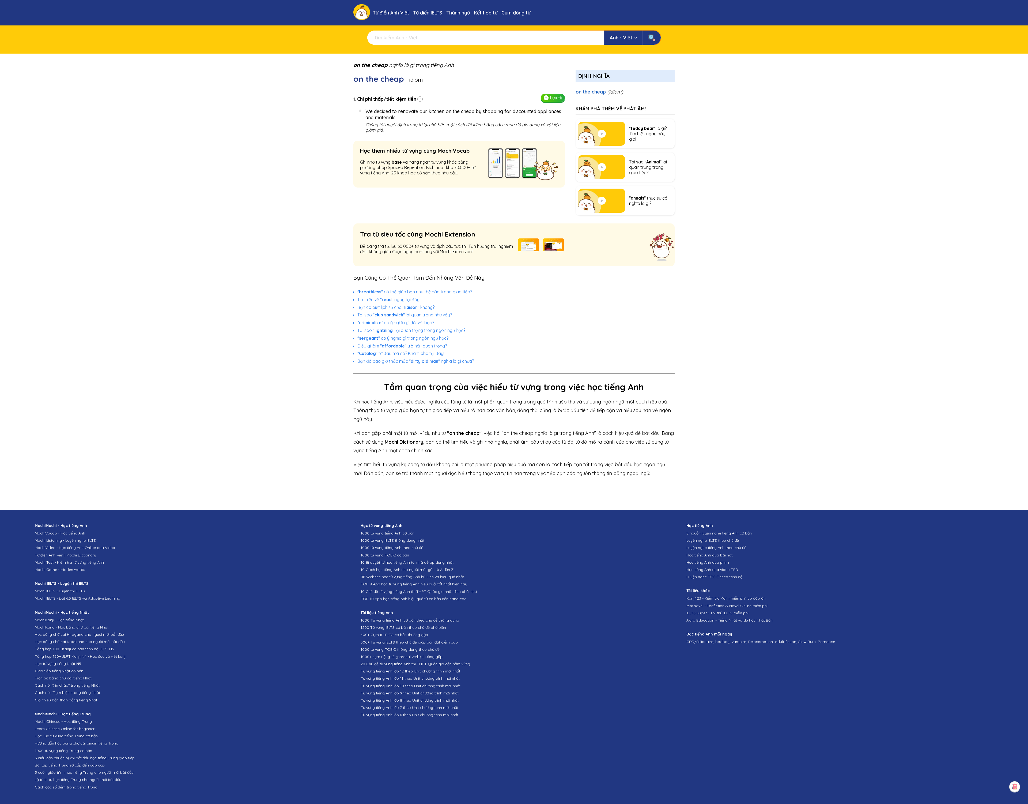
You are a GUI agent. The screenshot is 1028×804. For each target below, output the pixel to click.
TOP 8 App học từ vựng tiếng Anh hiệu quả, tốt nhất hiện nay (414, 584)
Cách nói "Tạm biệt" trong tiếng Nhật (67, 692)
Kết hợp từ (485, 13)
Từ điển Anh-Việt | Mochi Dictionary (65, 555)
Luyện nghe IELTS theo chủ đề (712, 540)
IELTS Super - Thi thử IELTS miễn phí (717, 613)
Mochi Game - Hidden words (60, 569)
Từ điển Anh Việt (391, 13)
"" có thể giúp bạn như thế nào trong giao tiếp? (414, 291)
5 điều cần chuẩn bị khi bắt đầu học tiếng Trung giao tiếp (85, 758)
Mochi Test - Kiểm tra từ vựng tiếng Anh (69, 562)
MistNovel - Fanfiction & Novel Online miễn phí (727, 605)
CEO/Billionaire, (700, 641)
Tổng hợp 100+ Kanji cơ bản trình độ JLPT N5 (74, 648)
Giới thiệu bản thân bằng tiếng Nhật (66, 700)
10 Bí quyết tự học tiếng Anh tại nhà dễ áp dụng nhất (407, 562)
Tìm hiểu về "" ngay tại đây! (388, 299)
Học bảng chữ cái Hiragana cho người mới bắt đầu (79, 634)
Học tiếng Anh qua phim (707, 562)
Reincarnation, (761, 641)
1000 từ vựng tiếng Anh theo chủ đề (392, 547)
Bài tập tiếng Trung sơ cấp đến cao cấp (70, 765)
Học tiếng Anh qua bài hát (709, 555)
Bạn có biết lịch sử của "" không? (395, 307)
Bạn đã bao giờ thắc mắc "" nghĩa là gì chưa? (415, 361)
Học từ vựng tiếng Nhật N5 (58, 663)
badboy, (722, 641)
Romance (826, 641)
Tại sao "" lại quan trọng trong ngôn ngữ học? (411, 330)
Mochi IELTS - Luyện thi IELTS (60, 591)
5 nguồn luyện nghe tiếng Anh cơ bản (719, 533)
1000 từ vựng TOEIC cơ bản (385, 555)
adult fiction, (786, 641)
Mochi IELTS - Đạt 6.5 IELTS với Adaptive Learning (77, 598)
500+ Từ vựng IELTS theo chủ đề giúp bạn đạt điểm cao (409, 642)
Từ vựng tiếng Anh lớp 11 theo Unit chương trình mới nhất (410, 678)
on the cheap (599, 92)
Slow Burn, (807, 641)
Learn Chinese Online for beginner (65, 728)
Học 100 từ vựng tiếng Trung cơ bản (66, 736)
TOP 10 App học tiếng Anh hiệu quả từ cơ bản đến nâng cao (414, 598)
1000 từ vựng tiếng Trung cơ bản (63, 750)
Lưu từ (556, 97)
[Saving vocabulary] (1014, 786)
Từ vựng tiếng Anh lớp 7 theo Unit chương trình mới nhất (409, 707)
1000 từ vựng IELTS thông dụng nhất (392, 540)
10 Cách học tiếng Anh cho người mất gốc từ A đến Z (407, 569)
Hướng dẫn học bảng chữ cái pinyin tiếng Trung (76, 743)
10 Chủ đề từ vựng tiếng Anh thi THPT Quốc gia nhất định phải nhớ (419, 591)
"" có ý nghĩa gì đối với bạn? (395, 322)
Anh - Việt (621, 38)
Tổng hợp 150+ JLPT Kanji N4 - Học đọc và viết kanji (80, 656)
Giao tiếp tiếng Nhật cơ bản (59, 670)
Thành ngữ (458, 13)
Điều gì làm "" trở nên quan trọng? (402, 346)
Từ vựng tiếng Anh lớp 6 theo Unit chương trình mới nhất (409, 714)
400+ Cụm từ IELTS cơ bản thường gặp (394, 634)
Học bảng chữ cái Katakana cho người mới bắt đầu (80, 641)
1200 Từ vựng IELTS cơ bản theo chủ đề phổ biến (403, 627)
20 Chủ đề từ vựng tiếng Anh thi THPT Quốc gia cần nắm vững (415, 663)
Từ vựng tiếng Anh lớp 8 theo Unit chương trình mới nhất (410, 700)
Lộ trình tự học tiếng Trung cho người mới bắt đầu (78, 779)
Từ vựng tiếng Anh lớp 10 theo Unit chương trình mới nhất (410, 685)
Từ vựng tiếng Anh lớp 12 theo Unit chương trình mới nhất (410, 671)
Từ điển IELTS (427, 13)
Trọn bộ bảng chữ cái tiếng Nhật (63, 678)
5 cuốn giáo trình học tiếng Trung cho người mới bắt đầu (84, 772)
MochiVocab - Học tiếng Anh (60, 533)
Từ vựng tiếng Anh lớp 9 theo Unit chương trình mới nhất (410, 693)
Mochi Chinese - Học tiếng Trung (63, 721)
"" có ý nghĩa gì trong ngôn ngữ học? (402, 338)
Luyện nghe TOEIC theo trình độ (714, 576)
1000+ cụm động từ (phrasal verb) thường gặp (402, 656)
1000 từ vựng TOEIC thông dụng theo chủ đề (400, 649)
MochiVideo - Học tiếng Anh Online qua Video (75, 547)
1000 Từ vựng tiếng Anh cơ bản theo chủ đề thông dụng (410, 620)
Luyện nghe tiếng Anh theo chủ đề (716, 547)
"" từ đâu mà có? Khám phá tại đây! (400, 353)
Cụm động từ (515, 13)
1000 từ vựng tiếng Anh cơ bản (387, 533)
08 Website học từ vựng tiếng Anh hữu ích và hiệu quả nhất (412, 576)
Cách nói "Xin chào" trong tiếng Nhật (67, 685)
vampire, (739, 641)
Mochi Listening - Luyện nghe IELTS (65, 540)
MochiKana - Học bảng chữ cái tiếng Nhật (71, 627)
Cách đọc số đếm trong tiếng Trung (66, 787)
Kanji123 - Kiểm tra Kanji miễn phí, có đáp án (726, 598)
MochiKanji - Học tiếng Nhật (59, 620)
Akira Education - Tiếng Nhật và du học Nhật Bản (729, 620)
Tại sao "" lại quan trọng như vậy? (404, 314)
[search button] (651, 38)
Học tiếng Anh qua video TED (712, 569)
